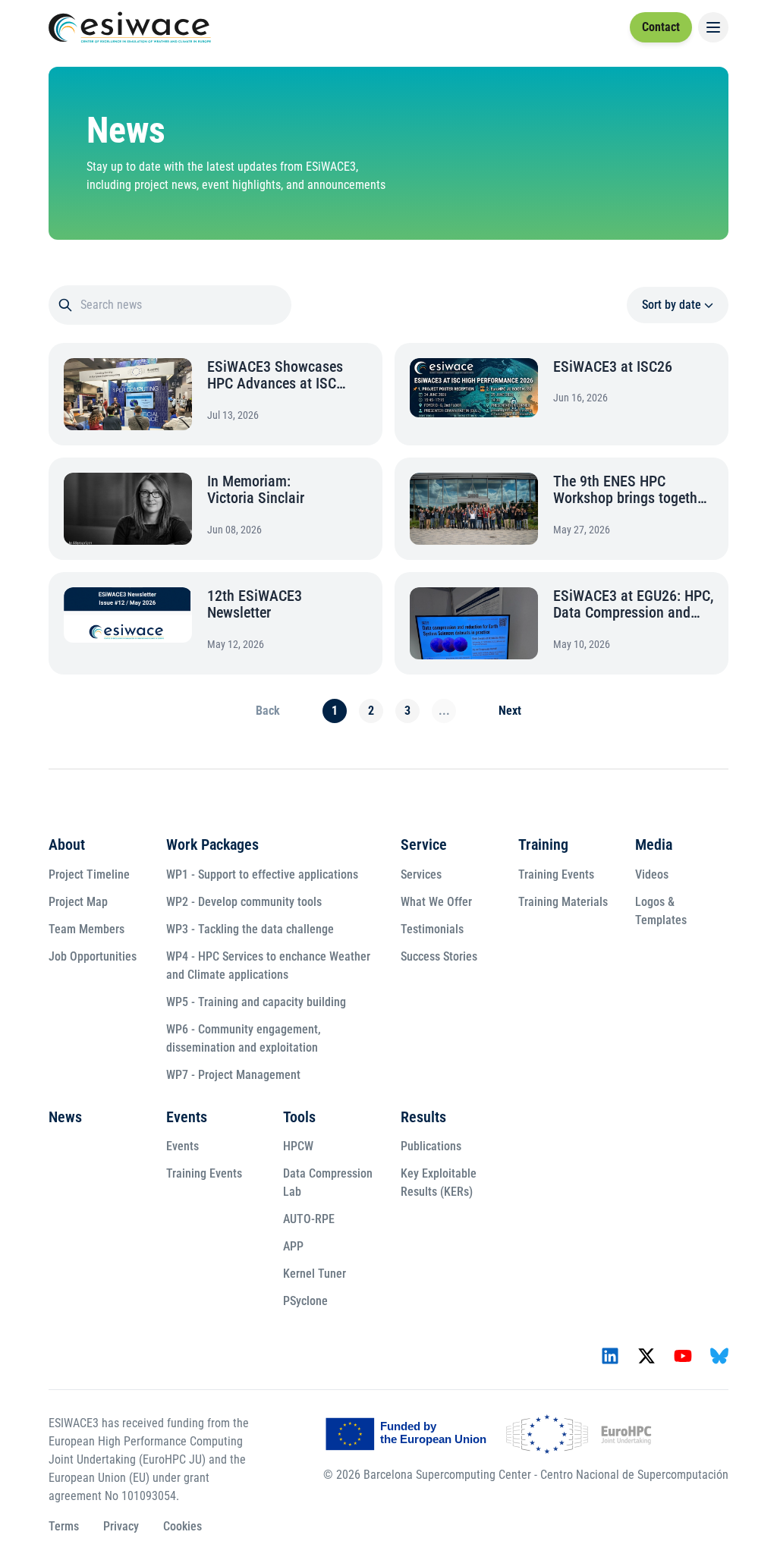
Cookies (178, 1526)
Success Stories (435, 956)
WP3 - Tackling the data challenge (246, 929)
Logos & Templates (657, 911)
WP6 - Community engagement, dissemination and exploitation (239, 1038)
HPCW (294, 1146)
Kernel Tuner (310, 1273)
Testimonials (428, 929)
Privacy (117, 1526)
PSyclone (301, 1301)
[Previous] (264, 711)
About (63, 844)
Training (539, 844)
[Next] (506, 711)
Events (182, 1117)
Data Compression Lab (324, 1182)
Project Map (74, 902)
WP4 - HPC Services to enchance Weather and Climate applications (264, 965)
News (61, 1117)
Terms (60, 1526)
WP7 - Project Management (229, 1075)
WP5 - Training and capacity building (252, 1002)
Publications (427, 1146)
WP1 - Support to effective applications (258, 874)
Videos (648, 874)
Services (417, 874)
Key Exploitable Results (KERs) (435, 1182)
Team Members (83, 929)
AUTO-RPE (305, 1219)
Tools (295, 1117)
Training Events (552, 874)
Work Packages (208, 844)
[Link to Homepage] (130, 27)
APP (289, 1246)
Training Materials (559, 902)
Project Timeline (85, 874)
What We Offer (432, 902)
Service (420, 844)
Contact (661, 27)
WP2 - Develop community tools (240, 902)
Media (649, 844)
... (440, 710)
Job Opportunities (89, 956)
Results (419, 1117)
